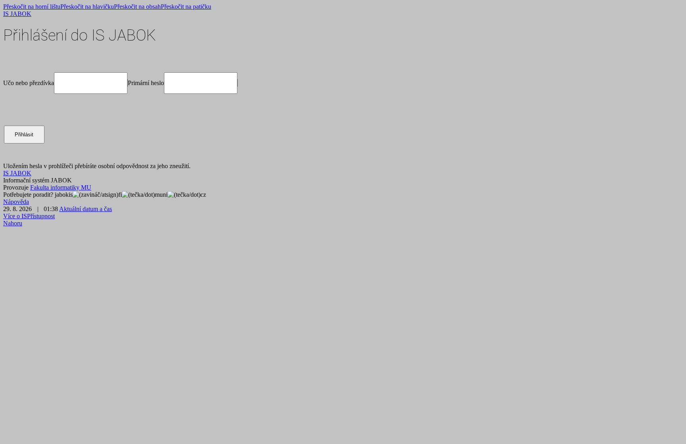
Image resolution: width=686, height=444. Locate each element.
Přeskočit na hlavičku (87, 6)
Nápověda (16, 201)
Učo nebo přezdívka (28, 82)
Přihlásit (24, 135)
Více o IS (15, 216)
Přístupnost (41, 216)
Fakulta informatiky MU (60, 187)
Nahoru (12, 223)
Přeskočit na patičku (186, 6)
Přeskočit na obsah (137, 6)
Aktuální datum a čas (85, 209)
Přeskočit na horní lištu (31, 6)
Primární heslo (146, 82)
